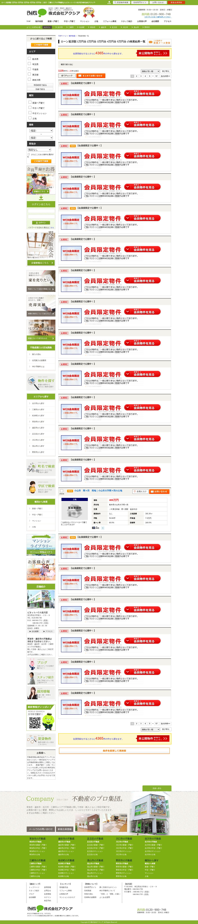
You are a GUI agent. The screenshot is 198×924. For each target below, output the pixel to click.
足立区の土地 (92, 854)
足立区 (114, 27)
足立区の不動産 (93, 842)
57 (157, 76)
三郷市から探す (38, 409)
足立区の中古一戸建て (96, 848)
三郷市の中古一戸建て (38, 870)
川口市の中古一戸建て (124, 848)
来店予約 (47, 901)
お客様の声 (142, 21)
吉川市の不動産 (151, 842)
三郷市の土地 (34, 876)
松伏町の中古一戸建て (67, 870)
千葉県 (35, 69)
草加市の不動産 (35, 842)
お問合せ (47, 891)
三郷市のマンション (37, 873)
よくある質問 (104, 897)
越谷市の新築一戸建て (67, 845)
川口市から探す (38, 440)
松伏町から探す (38, 416)
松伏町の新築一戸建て (67, 867)
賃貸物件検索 (122, 2)
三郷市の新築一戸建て (38, 867)
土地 (96, 21)
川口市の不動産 (122, 842)
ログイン (47, 27)
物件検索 (39, 21)
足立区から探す (38, 434)
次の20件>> (165, 76)
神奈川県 (36, 80)
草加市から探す (38, 422)
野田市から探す (38, 452)
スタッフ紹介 (126, 21)
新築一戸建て (53, 21)
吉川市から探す (38, 403)
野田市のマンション (124, 873)
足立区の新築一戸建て (96, 845)
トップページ (34, 887)
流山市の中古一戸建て (96, 870)
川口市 (125, 27)
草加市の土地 (34, 854)
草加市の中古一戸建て (38, 848)
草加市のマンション (37, 851)
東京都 (35, 75)
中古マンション (39, 113)
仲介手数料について (107, 891)
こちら (51, 228)
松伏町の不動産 (64, 863)
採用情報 (47, 887)
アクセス (167, 21)
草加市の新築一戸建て (38, 845)
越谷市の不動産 (64, 842)
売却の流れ (88, 894)
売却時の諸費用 (90, 897)
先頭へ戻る (157, 788)
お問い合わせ (158, 2)
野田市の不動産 (122, 863)
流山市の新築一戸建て (96, 867)
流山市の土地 (92, 876)
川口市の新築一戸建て (124, 845)
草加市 (92, 27)
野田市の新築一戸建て (124, 867)
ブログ (31, 894)
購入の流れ (36, 354)
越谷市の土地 (63, 854)
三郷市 (71, 27)
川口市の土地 (121, 854)
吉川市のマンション (152, 851)
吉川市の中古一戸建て (153, 848)
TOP (28, 21)
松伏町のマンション (66, 873)
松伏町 (82, 27)
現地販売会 (63, 887)
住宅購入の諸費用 (39, 360)
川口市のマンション (124, 851)
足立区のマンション (95, 851)
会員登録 (47, 894)
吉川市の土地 (150, 854)
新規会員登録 (176, 2)
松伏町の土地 (63, 876)
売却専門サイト (90, 887)
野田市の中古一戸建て (124, 870)
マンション (84, 21)
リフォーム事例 (109, 21)
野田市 (147, 27)
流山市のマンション (95, 873)
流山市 (136, 27)
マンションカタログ (67, 897)
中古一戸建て (69, 21)
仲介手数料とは (38, 367)
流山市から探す (38, 446)
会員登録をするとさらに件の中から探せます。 (98, 53)
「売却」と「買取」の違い (109, 894)
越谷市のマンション (66, 851)
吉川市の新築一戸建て (153, 845)
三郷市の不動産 (35, 863)
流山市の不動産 (93, 863)
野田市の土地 (121, 876)
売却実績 (87, 891)
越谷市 (103, 27)
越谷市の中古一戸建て (67, 848)
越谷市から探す (38, 428)
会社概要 (155, 21)
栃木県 (35, 59)
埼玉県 (35, 64)
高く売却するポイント (108, 887)
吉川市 (60, 27)
